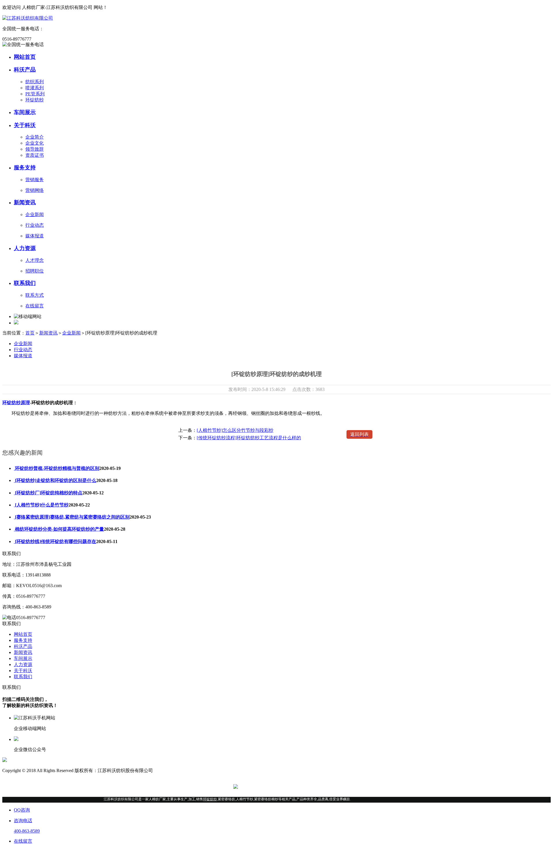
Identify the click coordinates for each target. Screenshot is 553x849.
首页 (30, 332)
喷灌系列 (34, 87)
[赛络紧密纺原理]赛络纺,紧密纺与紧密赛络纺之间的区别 (72, 517)
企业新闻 (71, 332)
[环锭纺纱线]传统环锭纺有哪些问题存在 (55, 541)
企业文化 (34, 143)
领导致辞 (34, 149)
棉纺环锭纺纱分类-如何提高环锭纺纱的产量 (59, 529)
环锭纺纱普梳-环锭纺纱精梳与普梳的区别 (56, 468)
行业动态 (23, 349)
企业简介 (34, 137)
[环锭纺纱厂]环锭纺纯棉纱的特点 (48, 492)
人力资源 (23, 664)
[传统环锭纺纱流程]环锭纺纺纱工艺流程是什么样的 (249, 437)
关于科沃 (23, 670)
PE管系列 (35, 93)
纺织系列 (34, 81)
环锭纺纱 (34, 99)
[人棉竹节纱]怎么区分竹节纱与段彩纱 (235, 430)
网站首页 (23, 634)
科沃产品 (23, 646)
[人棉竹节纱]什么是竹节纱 (41, 504)
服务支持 (23, 640)
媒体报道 (23, 355)
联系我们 (23, 676)
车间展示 (23, 658)
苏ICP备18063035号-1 (175, 770)
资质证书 (34, 155)
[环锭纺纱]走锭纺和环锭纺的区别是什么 (55, 480)
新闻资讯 (48, 332)
